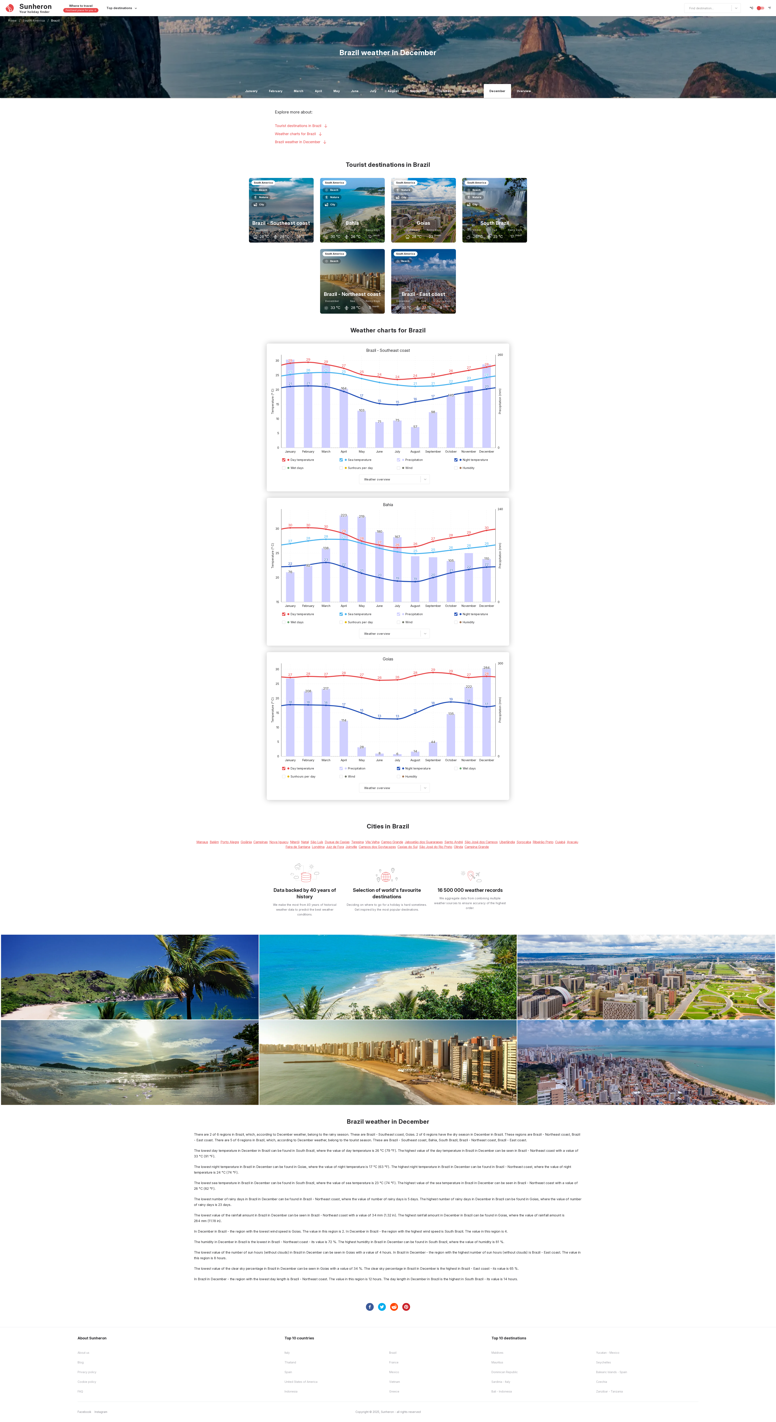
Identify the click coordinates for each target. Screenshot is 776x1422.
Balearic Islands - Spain (611, 1372)
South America (34, 20)
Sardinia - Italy (500, 1381)
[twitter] (382, 1307)
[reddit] (394, 1307)
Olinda (458, 847)
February (276, 91)
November (470, 91)
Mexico (394, 1372)
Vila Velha (372, 842)
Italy (287, 1352)
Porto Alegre (229, 842)
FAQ (80, 1391)
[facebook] (370, 1307)
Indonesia (291, 1391)
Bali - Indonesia (501, 1391)
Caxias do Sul (407, 847)
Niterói (294, 842)
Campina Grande (477, 847)
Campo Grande (392, 842)
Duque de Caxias (337, 842)
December (497, 91)
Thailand (290, 1362)
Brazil (55, 20)
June (355, 91)
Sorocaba (524, 842)
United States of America (301, 1381)
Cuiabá (560, 842)
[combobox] (686, 8)
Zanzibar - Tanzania (609, 1391)
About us (83, 1352)
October (445, 91)
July (373, 91)
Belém (214, 842)
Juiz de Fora (335, 847)
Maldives (497, 1352)
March (299, 91)
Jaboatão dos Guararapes (424, 842)
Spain (288, 1372)
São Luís (316, 842)
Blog (81, 1362)
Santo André (453, 842)
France (394, 1362)
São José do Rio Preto (435, 847)
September (418, 91)
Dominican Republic (504, 1372)
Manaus (202, 842)
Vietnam (394, 1381)
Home (12, 20)
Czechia (601, 1381)
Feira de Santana (298, 847)
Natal (305, 842)
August (393, 91)
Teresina (357, 842)
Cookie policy (87, 1381)
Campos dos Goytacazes (377, 847)
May (336, 91)
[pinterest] (406, 1307)
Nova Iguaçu (278, 842)
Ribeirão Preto (543, 842)
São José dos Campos (481, 842)
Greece (394, 1391)
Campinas (260, 842)
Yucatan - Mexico (607, 1352)
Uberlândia (507, 842)
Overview (524, 91)
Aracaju (572, 842)
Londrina (318, 847)
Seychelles (603, 1362)
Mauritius (497, 1362)
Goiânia (246, 842)
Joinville (351, 847)
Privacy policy (87, 1372)
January (251, 91)
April (318, 91)
